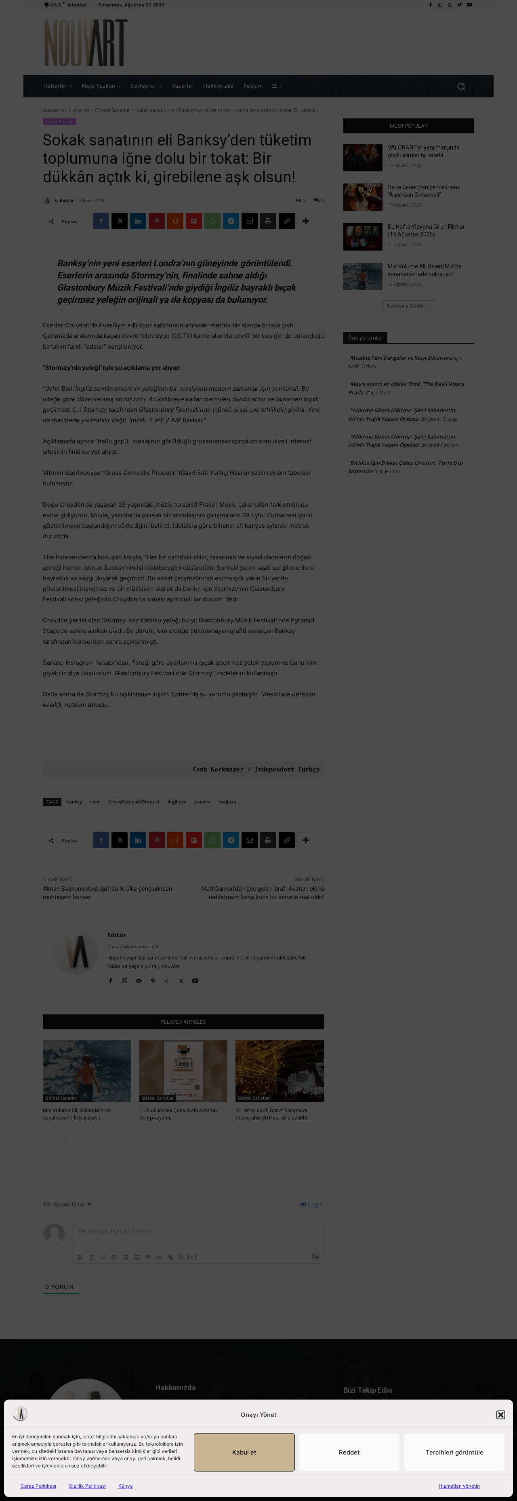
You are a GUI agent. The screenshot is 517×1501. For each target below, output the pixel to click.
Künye (125, 1486)
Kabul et (244, 1452)
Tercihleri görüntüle (454, 1452)
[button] (501, 1415)
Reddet (349, 1452)
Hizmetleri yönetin (459, 1486)
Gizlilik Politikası (87, 1486)
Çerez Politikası (38, 1486)
